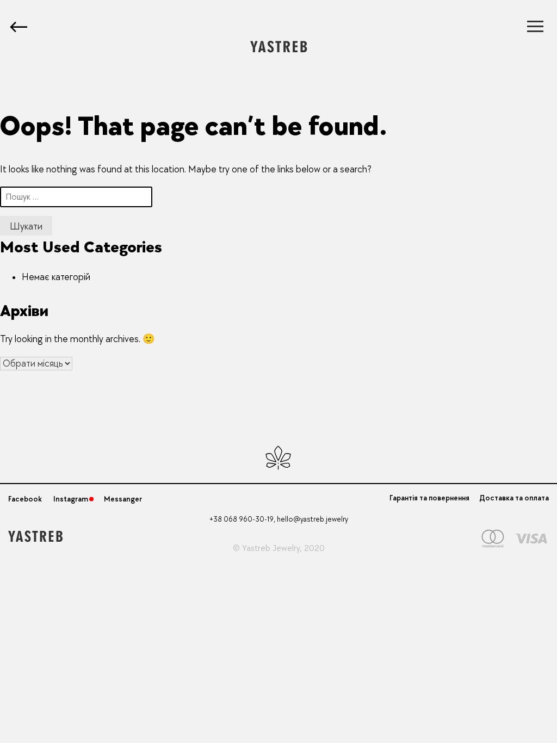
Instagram (70, 499)
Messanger (123, 499)
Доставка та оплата (514, 498)
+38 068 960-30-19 (241, 519)
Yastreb (256, 548)
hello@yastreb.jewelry (312, 519)
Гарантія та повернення (429, 498)
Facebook (25, 499)
